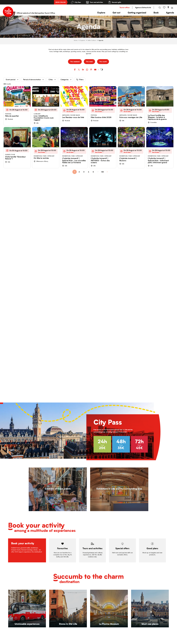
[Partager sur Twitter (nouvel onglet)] (79, 70)
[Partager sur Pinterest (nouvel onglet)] (91, 70)
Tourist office (124, 7)
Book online (61, 2)
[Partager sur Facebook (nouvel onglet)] (75, 70)
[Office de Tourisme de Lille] (9, 13)
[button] (101, 12)
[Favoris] (164, 8)
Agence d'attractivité (143, 7)
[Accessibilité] (168, 7)
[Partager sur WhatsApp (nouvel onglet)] (87, 70)
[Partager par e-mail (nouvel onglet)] (95, 70)
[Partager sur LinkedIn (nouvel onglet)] (83, 70)
